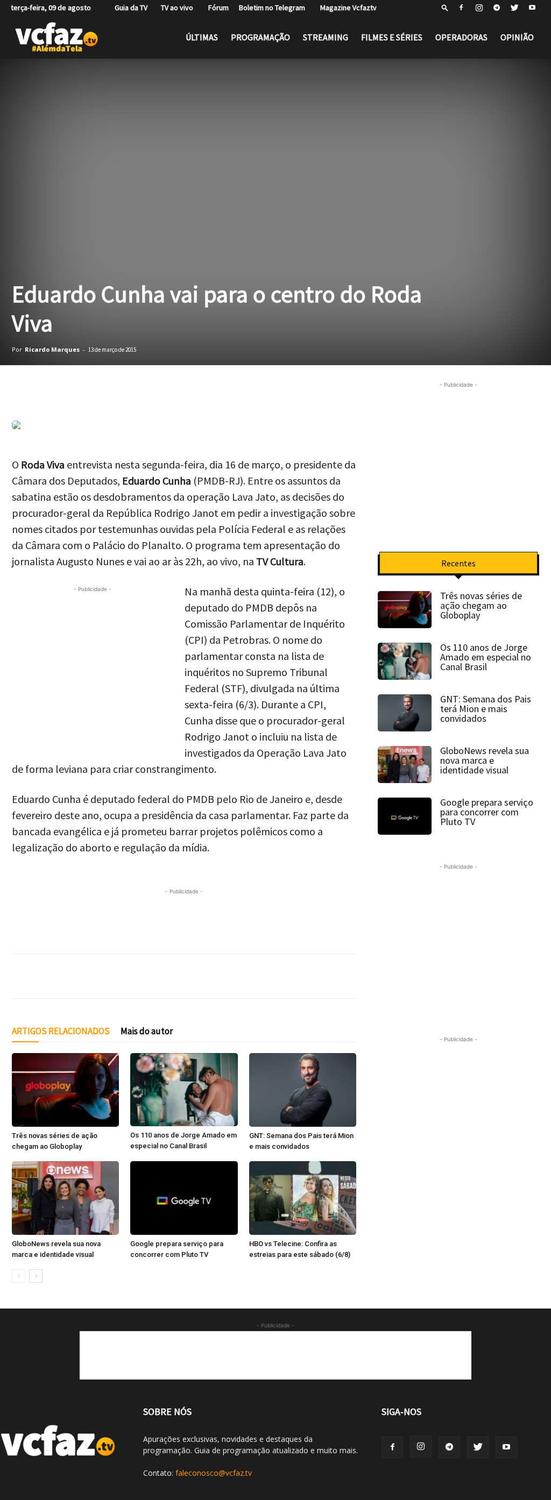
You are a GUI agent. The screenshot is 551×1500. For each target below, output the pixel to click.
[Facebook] (461, 7)
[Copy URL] (184, 390)
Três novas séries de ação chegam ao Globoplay (481, 605)
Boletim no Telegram (272, 7)
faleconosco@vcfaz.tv (213, 1473)
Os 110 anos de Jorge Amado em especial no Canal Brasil (485, 657)
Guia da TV (128, 7)
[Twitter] (514, 7)
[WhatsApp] (22, 390)
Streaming (325, 37)
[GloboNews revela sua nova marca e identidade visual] (65, 1198)
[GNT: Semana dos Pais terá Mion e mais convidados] (302, 1090)
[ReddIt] (157, 390)
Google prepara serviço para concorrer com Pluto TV (486, 812)
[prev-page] (18, 1276)
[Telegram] (497, 7)
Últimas (202, 37)
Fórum (216, 7)
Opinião (517, 37)
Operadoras (461, 37)
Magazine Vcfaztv (346, 7)
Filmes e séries (391, 37)
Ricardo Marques (52, 349)
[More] (211, 390)
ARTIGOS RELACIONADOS (61, 1031)
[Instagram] (479, 7)
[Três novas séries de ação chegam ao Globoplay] (65, 1090)
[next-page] (36, 1276)
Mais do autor (147, 1031)
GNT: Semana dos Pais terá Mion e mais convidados (485, 708)
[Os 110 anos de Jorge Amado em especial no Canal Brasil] (183, 1089)
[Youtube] (532, 7)
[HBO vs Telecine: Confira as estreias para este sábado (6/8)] (302, 1198)
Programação (260, 37)
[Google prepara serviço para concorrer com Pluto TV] (183, 1198)
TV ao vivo (175, 7)
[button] (445, 7)
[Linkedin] (130, 390)
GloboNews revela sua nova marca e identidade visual (484, 760)
